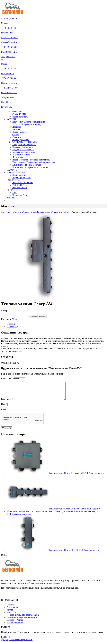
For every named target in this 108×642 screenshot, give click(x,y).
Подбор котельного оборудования (28, 122)
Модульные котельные (23, 149)
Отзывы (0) (12, 326)
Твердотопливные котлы (24, 144)
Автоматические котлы (23, 152)
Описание (11, 324)
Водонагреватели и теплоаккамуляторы (31, 160)
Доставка (16, 127)
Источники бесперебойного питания (30, 167)
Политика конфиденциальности (22, 617)
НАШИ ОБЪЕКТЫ (16, 172)
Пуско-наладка (19, 132)
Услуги (10, 610)
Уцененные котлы (21, 154)
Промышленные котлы (23, 147)
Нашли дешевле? (20, 139)
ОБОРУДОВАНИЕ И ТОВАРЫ (22, 142)
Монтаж (16, 129)
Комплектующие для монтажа (26, 165)
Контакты (11, 612)
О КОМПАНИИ (15, 111)
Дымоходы (17, 157)
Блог (14, 192)
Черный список (19, 187)
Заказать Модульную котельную (27, 124)
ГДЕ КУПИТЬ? (19, 185)
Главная (10, 604)
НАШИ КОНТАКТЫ (22, 182)
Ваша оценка (7, 378)
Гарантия (16, 137)
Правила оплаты (20, 117)
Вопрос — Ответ (20, 195)
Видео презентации (21, 177)
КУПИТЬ (5, 637)
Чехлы (15, 319)
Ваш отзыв (7, 399)
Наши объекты (19, 175)
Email (4, 409)
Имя (4, 404)
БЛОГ (10, 190)
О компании (13, 607)
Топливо (11, 197)
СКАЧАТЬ (12, 170)
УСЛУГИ (11, 119)
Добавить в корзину (37, 316)
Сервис (15, 134)
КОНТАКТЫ (13, 180)
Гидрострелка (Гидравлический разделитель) (33, 162)
